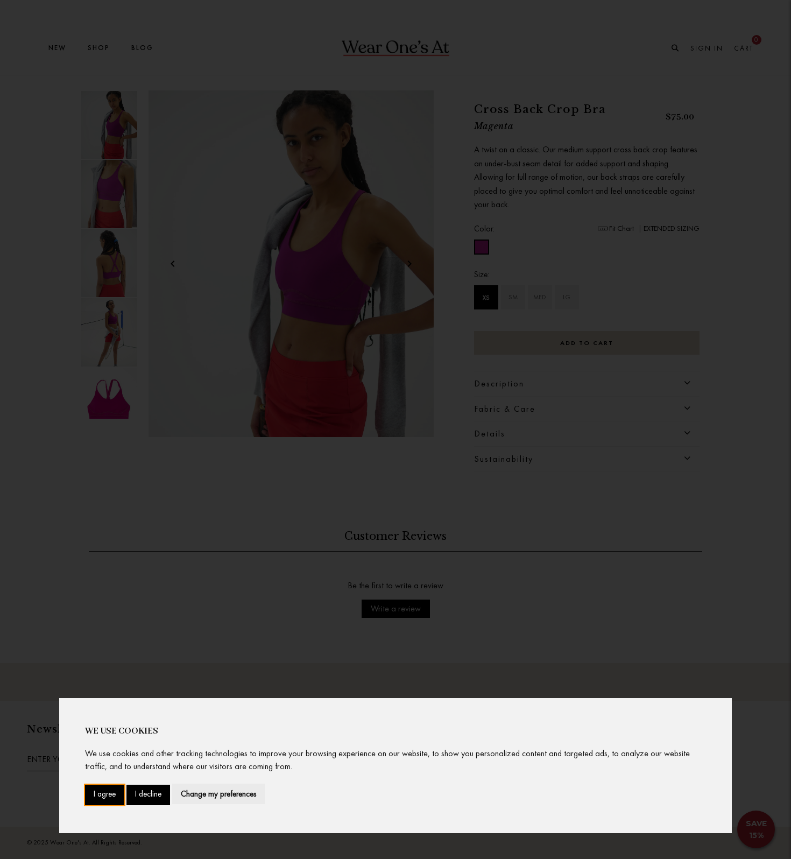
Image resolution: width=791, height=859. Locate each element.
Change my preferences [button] (218, 793)
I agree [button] (105, 795)
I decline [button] (148, 795)
